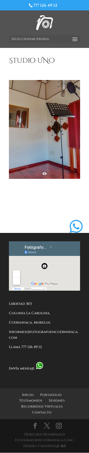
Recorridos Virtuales (42, 406)
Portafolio (51, 394)
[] (76, 238)
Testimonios (30, 400)
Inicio (28, 394)
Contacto (41, 412)
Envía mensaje (22, 368)
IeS (63, 446)
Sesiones (57, 400)
